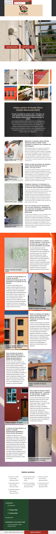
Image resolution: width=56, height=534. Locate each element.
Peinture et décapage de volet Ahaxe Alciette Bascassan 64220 (29, 485)
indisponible (9, 0)
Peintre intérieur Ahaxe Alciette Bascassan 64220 (29, 478)
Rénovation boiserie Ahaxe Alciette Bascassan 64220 (14, 485)
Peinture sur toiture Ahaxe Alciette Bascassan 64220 (14, 478)
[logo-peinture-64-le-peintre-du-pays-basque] (23, 10)
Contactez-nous (27, 47)
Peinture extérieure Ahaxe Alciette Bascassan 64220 (43, 478)
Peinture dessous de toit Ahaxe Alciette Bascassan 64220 (44, 485)
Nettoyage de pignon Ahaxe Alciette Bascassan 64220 (15, 491)
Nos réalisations (11, 47)
